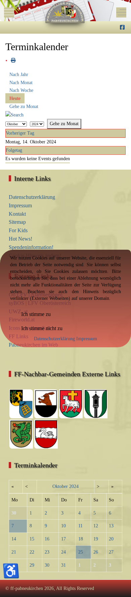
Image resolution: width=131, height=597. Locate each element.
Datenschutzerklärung (54, 338)
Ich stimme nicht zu (41, 328)
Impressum (86, 338)
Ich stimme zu (36, 314)
